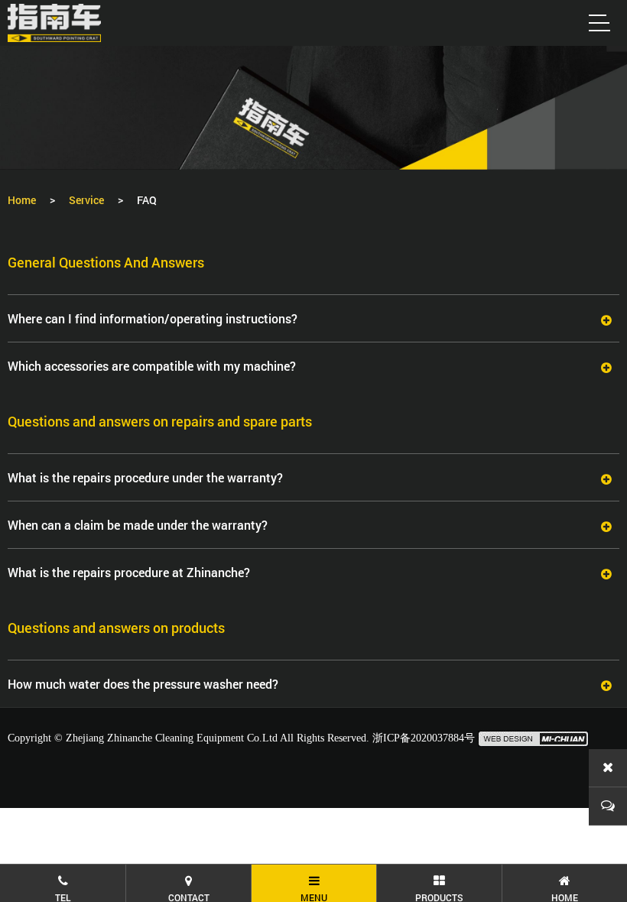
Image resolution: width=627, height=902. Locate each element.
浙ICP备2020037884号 (423, 738)
